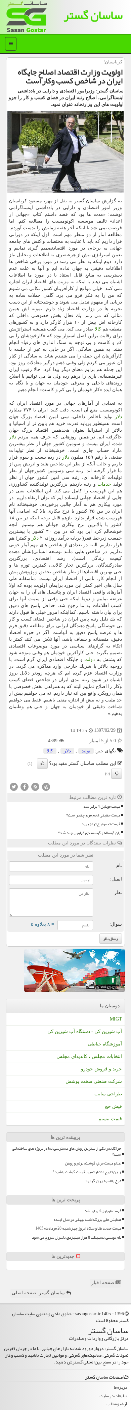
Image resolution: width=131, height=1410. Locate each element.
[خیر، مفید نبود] (116, 774)
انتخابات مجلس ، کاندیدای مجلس (89, 1056)
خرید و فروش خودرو (101, 1068)
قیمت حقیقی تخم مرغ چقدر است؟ (93, 815)
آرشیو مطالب (116, 1404)
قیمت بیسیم (110, 1118)
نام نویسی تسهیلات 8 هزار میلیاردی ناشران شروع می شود (76, 1237)
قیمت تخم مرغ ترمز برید (100, 824)
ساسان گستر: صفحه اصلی (39, 1292)
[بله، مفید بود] (42, 763)
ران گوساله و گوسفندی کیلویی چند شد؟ (89, 833)
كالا (98, 329)
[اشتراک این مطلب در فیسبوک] (24, 786)
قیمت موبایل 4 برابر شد (101, 806)
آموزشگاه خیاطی (105, 1043)
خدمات (104, 484)
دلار (118, 416)
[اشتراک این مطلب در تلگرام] (46, 786)
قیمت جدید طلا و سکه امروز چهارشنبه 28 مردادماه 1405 (78, 1228)
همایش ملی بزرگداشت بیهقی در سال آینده (87, 1220)
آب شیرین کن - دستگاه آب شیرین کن (84, 1031)
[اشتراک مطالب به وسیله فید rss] (35, 786)
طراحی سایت (108, 1093)
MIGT (116, 1018)
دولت (89, 659)
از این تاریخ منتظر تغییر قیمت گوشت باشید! (87, 1172)
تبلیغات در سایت (113, 1396)
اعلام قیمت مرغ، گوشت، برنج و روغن (93, 1163)
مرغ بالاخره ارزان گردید (103, 1181)
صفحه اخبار (103, 1282)
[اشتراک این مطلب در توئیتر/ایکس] (13, 786)
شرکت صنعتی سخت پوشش (94, 1081)
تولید (86, 750)
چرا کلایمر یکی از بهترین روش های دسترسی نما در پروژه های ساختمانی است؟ (66, 1151)
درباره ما (120, 1387)
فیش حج (113, 1106)
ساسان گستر (93, 15)
